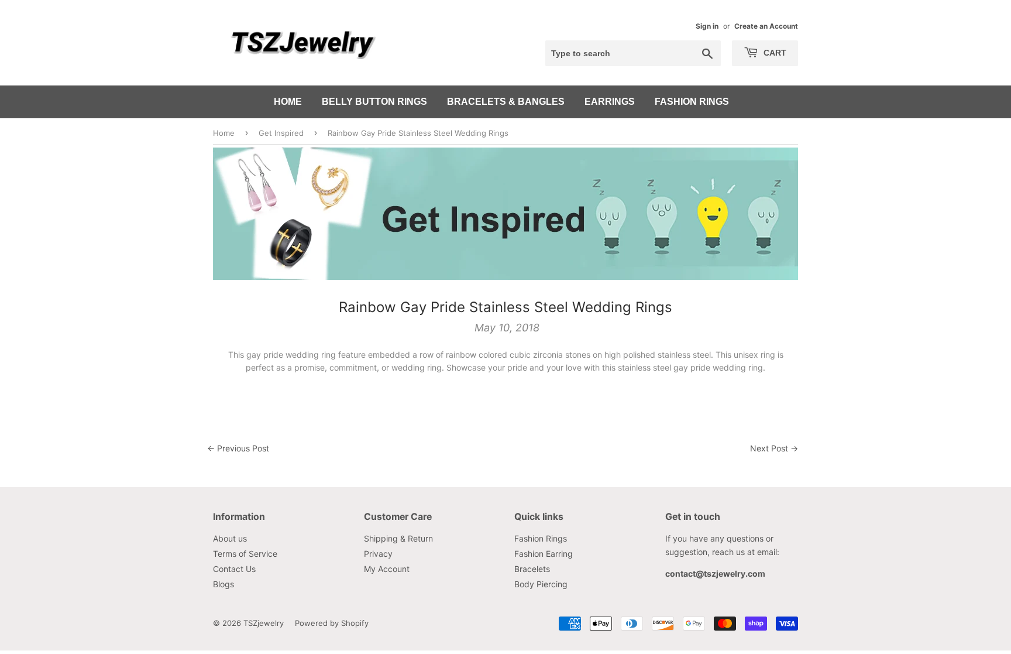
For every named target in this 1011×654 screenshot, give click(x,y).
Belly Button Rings (374, 102)
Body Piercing (541, 584)
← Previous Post (238, 448)
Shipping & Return (398, 538)
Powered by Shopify (332, 623)
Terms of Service (245, 554)
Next (773, 214)
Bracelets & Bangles (506, 102)
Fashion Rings (692, 102)
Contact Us (234, 569)
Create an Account (766, 26)
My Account (387, 569)
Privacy (378, 554)
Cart (773, 52)
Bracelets (532, 569)
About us (230, 538)
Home (288, 102)
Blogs (223, 584)
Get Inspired (281, 133)
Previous (238, 214)
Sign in (707, 26)
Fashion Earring (543, 554)
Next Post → (774, 448)
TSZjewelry (263, 623)
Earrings (609, 102)
